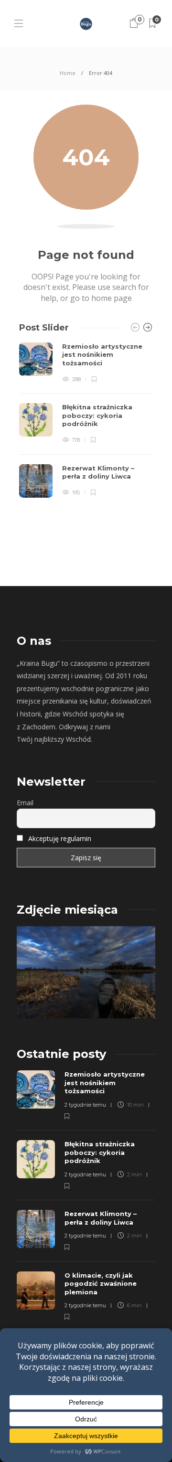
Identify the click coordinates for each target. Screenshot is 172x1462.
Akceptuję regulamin (59, 838)
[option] (86, 420)
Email (25, 802)
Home (67, 72)
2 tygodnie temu (85, 1104)
